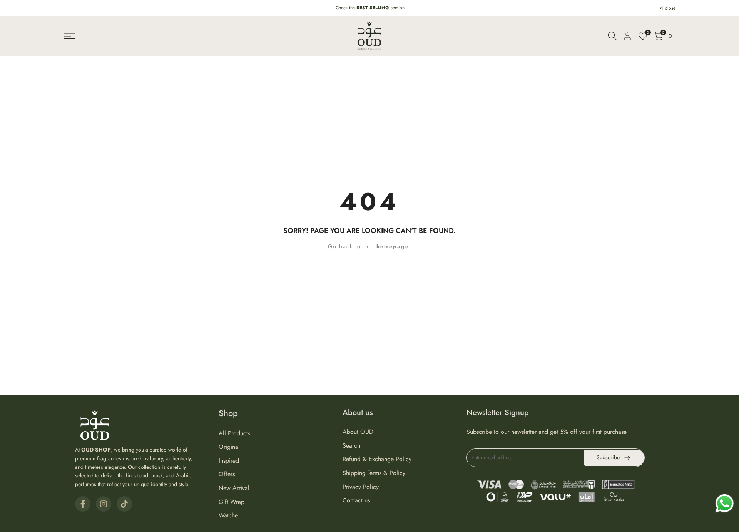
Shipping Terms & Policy (374, 472)
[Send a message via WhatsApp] (724, 503)
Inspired (229, 460)
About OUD (358, 431)
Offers (227, 474)
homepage (392, 246)
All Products (234, 433)
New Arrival (234, 487)
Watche (228, 515)
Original (229, 446)
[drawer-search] (612, 36)
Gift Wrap (231, 501)
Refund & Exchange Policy (377, 459)
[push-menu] (69, 36)
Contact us (356, 500)
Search (351, 445)
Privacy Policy (361, 486)
